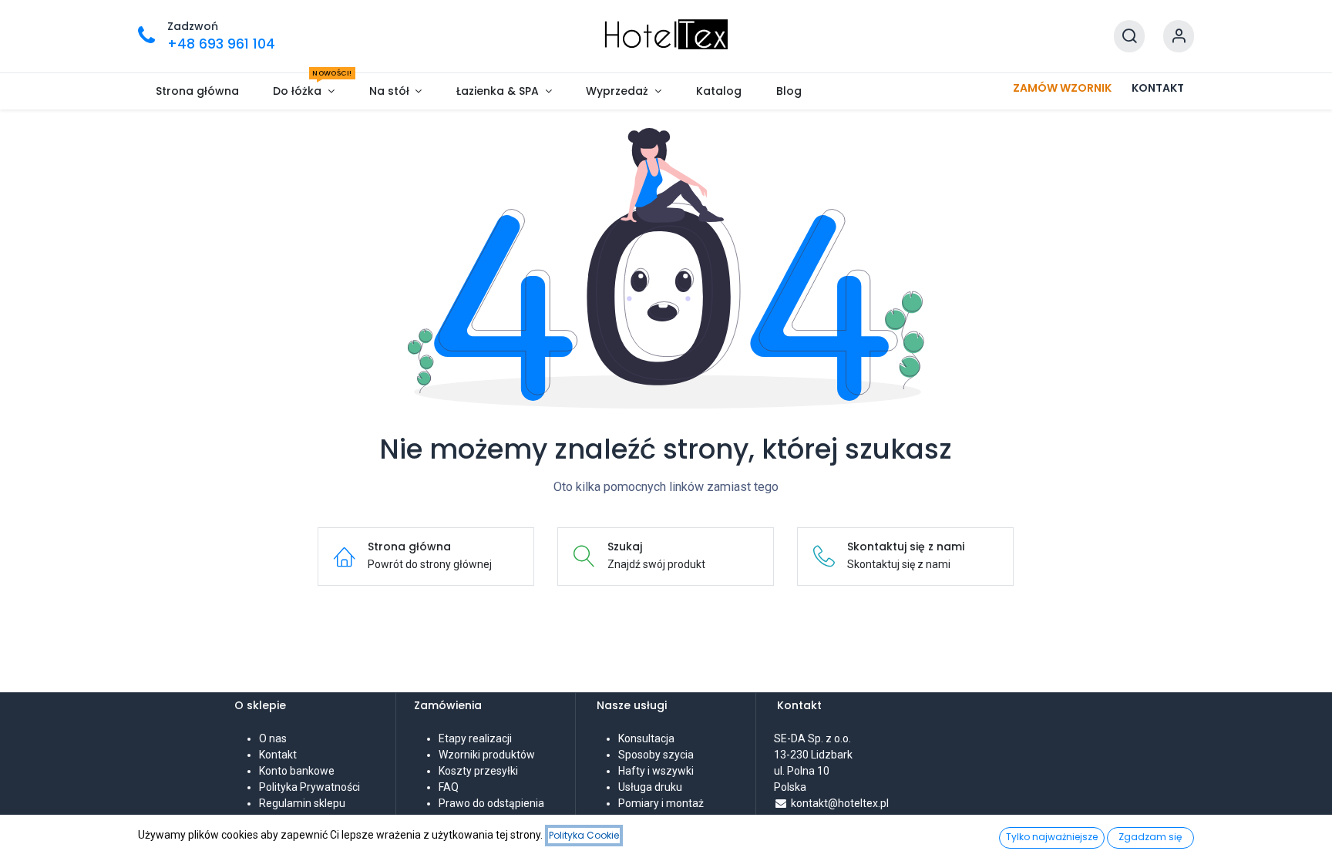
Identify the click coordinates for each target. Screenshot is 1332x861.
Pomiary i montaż (661, 803)
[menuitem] (197, 91)
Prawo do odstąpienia (491, 803)
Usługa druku (650, 787)
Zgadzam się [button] (1150, 836)
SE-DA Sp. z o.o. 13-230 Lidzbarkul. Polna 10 (813, 754)
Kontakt (278, 754)
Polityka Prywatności (309, 787)
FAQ (449, 787)
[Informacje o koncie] (1178, 36)
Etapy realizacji (475, 738)
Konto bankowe (297, 771)
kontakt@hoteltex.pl (840, 803)
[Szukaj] (1129, 36)
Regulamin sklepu (302, 803)
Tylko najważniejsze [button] (1052, 836)
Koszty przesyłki (478, 771)
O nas (273, 738)
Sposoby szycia (656, 754)
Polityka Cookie (584, 835)
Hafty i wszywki (656, 771)
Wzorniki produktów (487, 754)
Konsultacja (646, 738)
